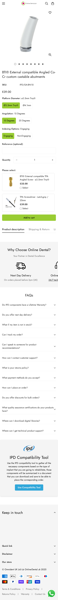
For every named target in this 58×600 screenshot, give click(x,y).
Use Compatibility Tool (29, 487)
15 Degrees (9, 120)
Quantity (6, 159)
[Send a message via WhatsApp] (51, 593)
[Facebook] (5, 569)
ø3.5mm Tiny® (11, 105)
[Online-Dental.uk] (29, 3)
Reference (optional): (12, 144)
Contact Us (40, 594)
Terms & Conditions (11, 589)
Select (25, 187)
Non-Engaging (24, 135)
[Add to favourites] (50, 12)
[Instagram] (14, 569)
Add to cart (29, 217)
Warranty (25, 594)
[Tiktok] (22, 569)
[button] (52, 3)
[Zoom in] (50, 54)
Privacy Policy (32, 589)
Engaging (8, 135)
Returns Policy (8, 594)
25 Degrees (24, 120)
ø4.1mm (27, 105)
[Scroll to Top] (53, 585)
